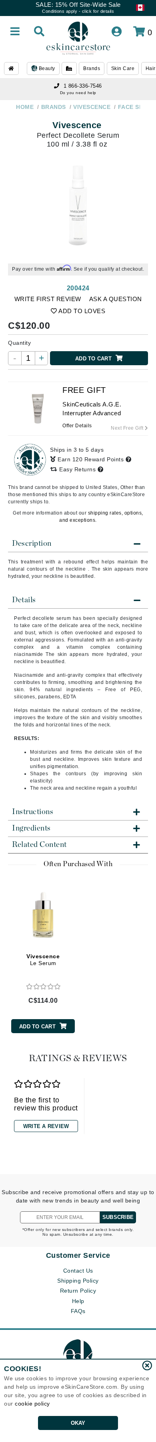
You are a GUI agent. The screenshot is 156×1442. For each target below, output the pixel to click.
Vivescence (77, 125)
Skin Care (123, 68)
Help (78, 1301)
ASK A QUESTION (115, 299)
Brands (91, 68)
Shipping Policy (78, 1280)
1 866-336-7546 (83, 86)
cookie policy (32, 1403)
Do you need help (78, 93)
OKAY (78, 1423)
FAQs (78, 1311)
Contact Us (78, 1270)
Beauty (46, 68)
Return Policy (78, 1290)
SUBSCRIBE (118, 1217)
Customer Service (78, 1255)
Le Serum (43, 959)
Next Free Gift (128, 428)
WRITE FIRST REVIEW (47, 299)
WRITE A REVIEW (46, 1126)
